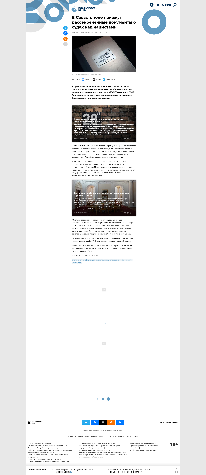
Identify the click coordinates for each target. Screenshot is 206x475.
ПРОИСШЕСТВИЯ (109, 430)
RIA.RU (129, 437)
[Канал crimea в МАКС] (120, 422)
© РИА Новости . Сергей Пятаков (80, 74)
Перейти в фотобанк (95, 74)
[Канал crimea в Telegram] (86, 422)
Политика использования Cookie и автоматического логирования (48, 456)
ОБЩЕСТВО (97, 430)
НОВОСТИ (72, 437)
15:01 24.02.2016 (77, 32)
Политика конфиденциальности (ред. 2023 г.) (45, 459)
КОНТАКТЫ (103, 437)
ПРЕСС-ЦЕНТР (83, 437)
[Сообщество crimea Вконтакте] (95, 422)
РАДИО (94, 437)
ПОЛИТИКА (87, 430)
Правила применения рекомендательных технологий (48, 461)
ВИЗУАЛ (120, 430)
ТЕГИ (136, 437)
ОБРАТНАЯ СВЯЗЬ (117, 437)
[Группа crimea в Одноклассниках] (111, 422)
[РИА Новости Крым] (84, 9)
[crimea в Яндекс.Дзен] (103, 422)
